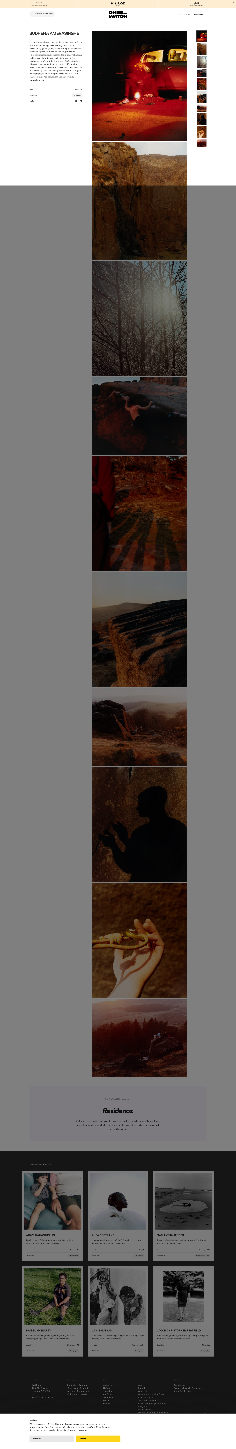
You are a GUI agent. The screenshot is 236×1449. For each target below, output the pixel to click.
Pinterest (108, 1403)
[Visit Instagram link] (76, 101)
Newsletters (144, 1409)
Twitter (107, 1400)
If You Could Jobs (183, 1391)
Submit (142, 1388)
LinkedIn (107, 1391)
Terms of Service (147, 1400)
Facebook (108, 1397)
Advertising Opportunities (152, 1403)
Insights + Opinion (77, 1385)
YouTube (107, 1394)
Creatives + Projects (78, 1388)
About (141, 1385)
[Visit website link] (81, 101)
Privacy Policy (145, 1397)
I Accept (82, 1438)
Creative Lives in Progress (188, 1388)
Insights (142, 1406)
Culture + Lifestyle (77, 1394)
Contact (142, 1391)
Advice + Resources (78, 1391)
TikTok (106, 1388)
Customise (36, 1438)
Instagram (108, 1385)
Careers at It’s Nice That (151, 1394)
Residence (179, 1385)
